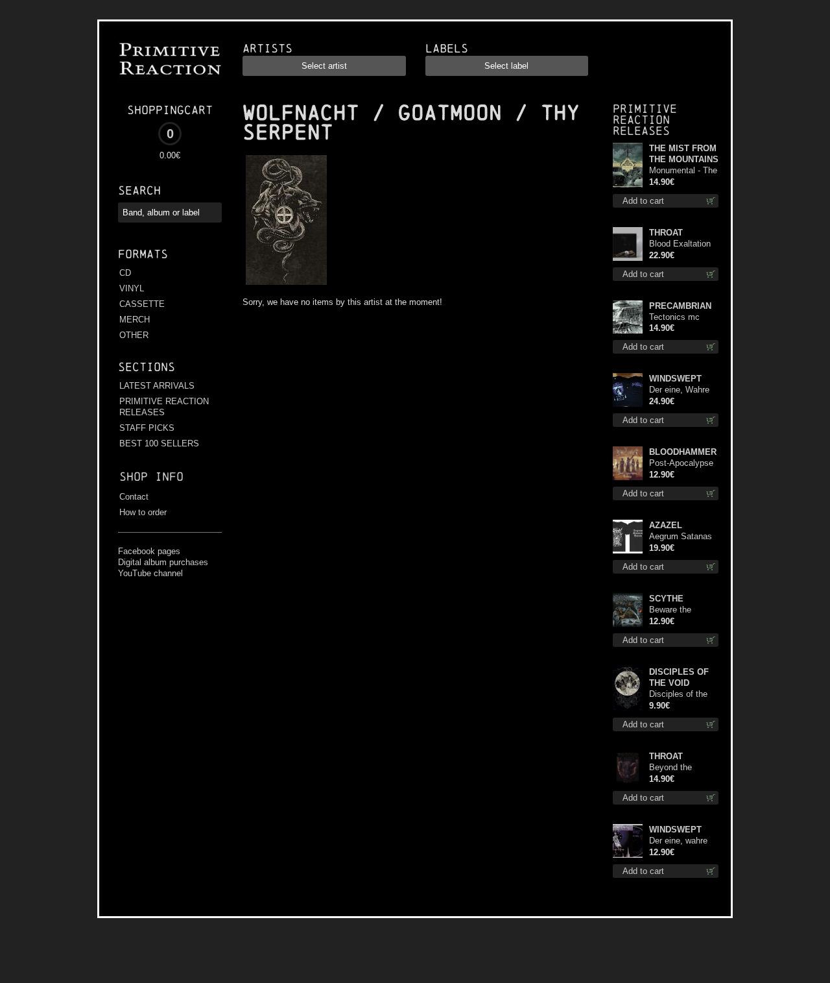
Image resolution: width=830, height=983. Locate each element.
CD (125, 273)
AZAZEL (665, 525)
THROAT (666, 232)
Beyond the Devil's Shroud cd (682, 767)
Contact (133, 497)
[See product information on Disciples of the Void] (628, 688)
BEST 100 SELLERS (159, 443)
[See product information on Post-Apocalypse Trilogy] (628, 463)
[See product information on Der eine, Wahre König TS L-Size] (628, 390)
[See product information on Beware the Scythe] (628, 610)
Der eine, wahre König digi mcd (678, 841)
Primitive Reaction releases (645, 120)
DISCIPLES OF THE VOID (679, 677)
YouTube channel (150, 573)
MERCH (134, 319)
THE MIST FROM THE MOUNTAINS (683, 153)
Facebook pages (149, 551)
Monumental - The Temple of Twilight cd (683, 170)
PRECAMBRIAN (680, 306)
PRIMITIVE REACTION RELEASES (164, 406)
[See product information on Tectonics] (628, 317)
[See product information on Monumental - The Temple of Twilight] (628, 165)
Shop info (151, 476)
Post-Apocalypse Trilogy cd (681, 463)
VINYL (131, 288)
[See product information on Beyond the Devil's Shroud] (628, 767)
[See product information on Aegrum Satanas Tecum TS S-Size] (628, 536)
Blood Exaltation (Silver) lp (680, 244)
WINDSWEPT (675, 378)
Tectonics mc (674, 317)
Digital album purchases (163, 562)
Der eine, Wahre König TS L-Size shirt (680, 390)
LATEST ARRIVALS (157, 386)
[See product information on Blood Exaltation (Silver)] (628, 244)
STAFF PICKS (146, 428)
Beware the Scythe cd (670, 610)
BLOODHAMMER (683, 452)
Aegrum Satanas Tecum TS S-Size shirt (682, 536)
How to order (143, 512)
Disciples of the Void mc (678, 694)
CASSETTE (142, 304)
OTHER (133, 335)
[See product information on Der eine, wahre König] (628, 841)
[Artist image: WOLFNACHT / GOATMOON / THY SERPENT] (285, 285)
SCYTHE (666, 598)
